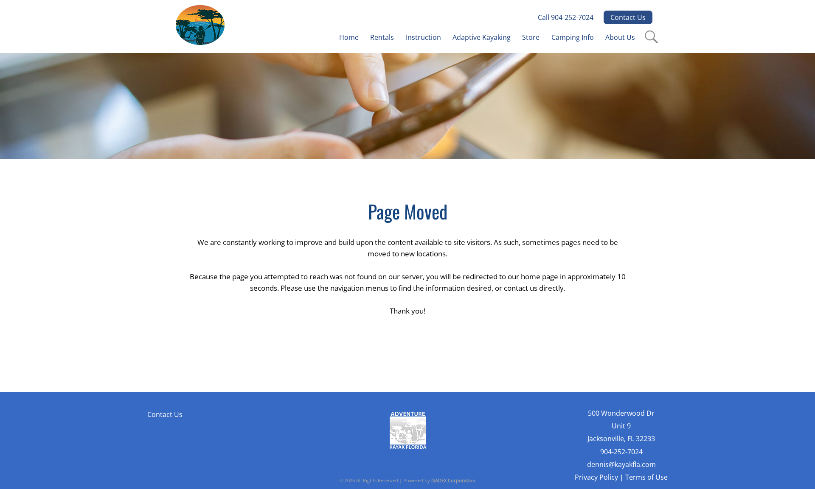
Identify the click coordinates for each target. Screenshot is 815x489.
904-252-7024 (621, 451)
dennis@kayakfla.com (621, 464)
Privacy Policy (596, 477)
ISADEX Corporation (453, 480)
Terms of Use (646, 477)
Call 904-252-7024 (565, 17)
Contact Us (628, 17)
